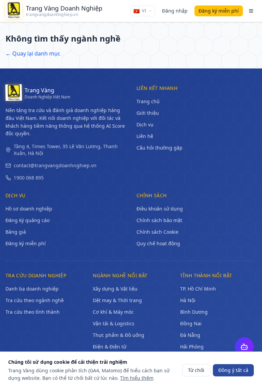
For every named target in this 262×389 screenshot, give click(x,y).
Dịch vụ (145, 124)
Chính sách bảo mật (159, 220)
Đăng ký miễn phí (25, 243)
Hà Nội (187, 300)
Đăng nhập (175, 10)
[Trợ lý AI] (244, 346)
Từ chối (196, 370)
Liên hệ (144, 136)
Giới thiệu (147, 113)
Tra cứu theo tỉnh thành (32, 312)
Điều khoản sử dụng (159, 208)
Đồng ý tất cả (233, 370)
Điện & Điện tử (109, 346)
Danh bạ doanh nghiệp (32, 288)
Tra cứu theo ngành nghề (34, 300)
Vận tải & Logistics (113, 323)
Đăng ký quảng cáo (27, 220)
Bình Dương (194, 312)
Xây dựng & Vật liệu (115, 288)
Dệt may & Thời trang (117, 300)
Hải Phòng (192, 346)
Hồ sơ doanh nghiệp (28, 208)
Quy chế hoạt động (158, 243)
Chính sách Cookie (157, 232)
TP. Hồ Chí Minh (198, 288)
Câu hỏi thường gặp (159, 147)
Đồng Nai (191, 323)
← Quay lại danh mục (32, 53)
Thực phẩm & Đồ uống (118, 335)
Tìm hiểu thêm (137, 378)
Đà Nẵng (190, 335)
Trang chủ (148, 101)
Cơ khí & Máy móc (113, 312)
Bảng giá (15, 232)
